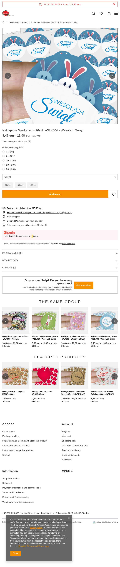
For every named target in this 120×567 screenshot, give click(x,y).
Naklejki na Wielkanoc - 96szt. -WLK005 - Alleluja (15, 337)
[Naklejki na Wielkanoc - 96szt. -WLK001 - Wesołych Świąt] (74, 320)
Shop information (10, 478)
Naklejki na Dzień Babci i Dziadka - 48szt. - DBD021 (102, 393)
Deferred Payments (16, 221)
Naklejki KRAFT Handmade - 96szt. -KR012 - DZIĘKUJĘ (74, 393)
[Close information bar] (114, 4)
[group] (60, 104)
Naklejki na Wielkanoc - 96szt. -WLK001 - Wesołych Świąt (74, 337)
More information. (68, 244)
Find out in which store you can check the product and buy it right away (39, 212)
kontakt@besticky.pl (30, 513)
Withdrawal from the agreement (18, 502)
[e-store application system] (105, 522)
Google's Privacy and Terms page (34, 546)
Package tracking (10, 436)
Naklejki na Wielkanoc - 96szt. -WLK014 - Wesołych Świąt (45, 337)
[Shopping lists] (101, 13)
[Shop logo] (8, 13)
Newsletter (67, 459)
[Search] (93, 13)
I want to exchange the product (17, 450)
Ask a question (83, 285)
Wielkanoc (26, 22)
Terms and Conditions (13, 492)
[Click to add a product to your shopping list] (114, 194)
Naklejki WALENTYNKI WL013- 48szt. (42, 393)
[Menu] (116, 13)
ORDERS (8, 424)
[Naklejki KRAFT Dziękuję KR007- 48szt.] (15, 375)
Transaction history (71, 450)
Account (67, 424)
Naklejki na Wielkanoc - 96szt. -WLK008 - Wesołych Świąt (104, 337)
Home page (14, 22)
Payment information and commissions (21, 487)
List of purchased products (75, 445)
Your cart (66, 436)
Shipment (7, 483)
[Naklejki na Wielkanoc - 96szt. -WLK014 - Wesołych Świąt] (45, 320)
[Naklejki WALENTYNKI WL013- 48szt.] (45, 375)
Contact (6, 455)
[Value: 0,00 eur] (109, 13)
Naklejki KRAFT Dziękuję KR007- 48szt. (13, 393)
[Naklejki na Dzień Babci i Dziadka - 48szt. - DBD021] (104, 375)
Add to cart (55, 194)
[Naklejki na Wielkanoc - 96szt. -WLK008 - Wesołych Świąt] (104, 320)
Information (10, 471)
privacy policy (36, 527)
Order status (8, 431)
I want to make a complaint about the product (24, 440)
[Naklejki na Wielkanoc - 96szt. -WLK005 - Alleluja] (15, 320)
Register (66, 431)
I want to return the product (15, 445)
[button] (8, 76)
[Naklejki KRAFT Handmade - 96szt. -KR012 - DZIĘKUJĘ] (74, 375)
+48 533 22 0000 (10, 513)
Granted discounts (71, 455)
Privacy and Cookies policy (15, 497)
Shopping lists (69, 440)
